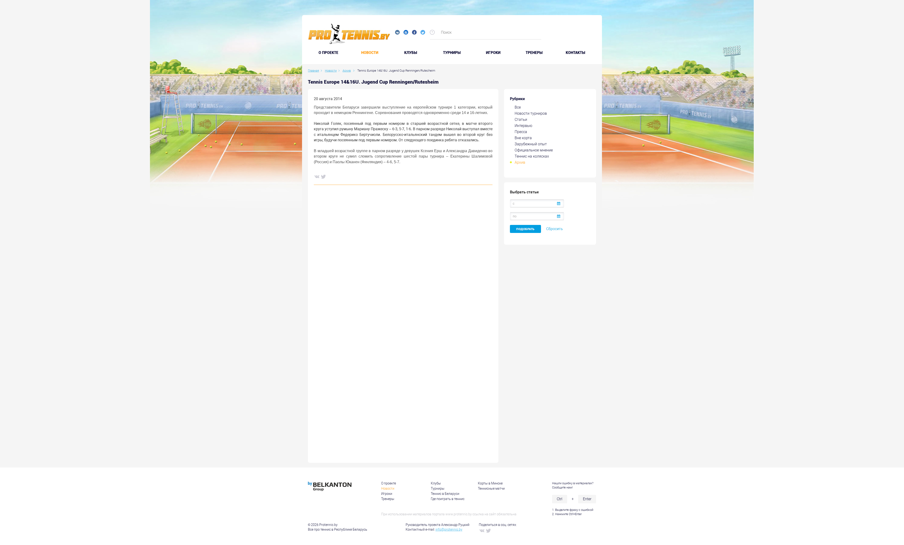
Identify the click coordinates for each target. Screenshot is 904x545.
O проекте (328, 53)
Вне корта (523, 138)
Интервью (523, 125)
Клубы (410, 53)
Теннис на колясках (532, 156)
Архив (520, 162)
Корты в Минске (490, 483)
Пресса (521, 132)
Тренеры (534, 53)
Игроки (493, 53)
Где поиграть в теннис (447, 499)
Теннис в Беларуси (445, 494)
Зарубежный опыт (531, 144)
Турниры (452, 53)
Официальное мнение (534, 150)
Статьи (521, 119)
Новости (369, 53)
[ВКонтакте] (316, 176)
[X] (323, 176)
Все (518, 107)
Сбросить (554, 229)
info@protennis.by (449, 529)
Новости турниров (531, 113)
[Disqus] (403, 260)
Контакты (575, 53)
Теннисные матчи (491, 488)
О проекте (388, 483)
